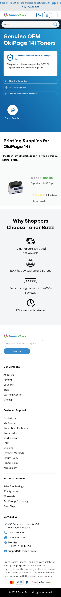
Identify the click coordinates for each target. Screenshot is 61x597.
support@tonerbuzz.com (22, 551)
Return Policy (11, 458)
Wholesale (9, 496)
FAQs (6, 443)
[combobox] (30, 24)
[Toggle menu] (54, 15)
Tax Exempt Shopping (16, 501)
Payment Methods (14, 453)
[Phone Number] (39, 15)
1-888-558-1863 (16, 537)
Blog (6, 389)
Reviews (8, 379)
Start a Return (11, 438)
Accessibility (10, 468)
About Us (9, 374)
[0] (47, 15)
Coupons (9, 384)
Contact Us (10, 418)
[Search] (55, 24)
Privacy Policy (11, 463)
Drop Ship (9, 506)
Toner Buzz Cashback (16, 428)
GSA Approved (11, 491)
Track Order (10, 433)
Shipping (8, 448)
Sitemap (8, 399)
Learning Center (13, 394)
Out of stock (39, 201)
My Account (10, 423)
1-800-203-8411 (16, 532)
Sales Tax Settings (14, 486)
